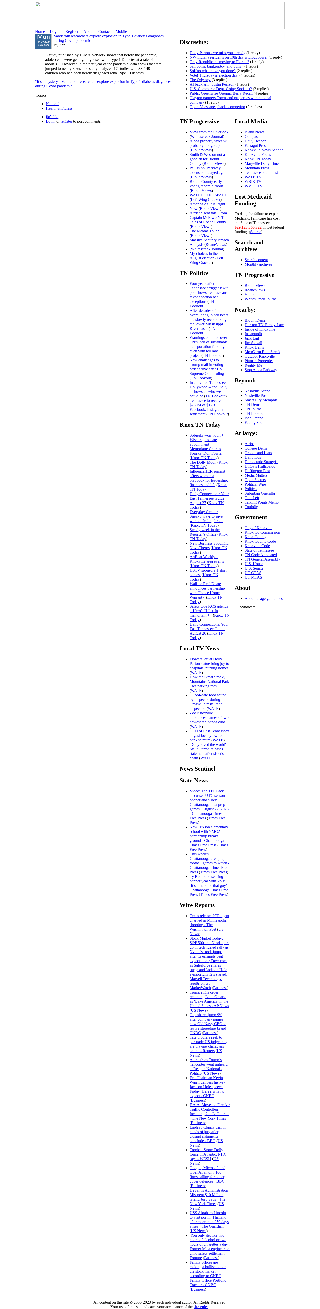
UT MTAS (253, 577)
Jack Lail (252, 338)
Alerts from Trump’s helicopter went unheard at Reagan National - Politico (209, 1066)
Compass (252, 136)
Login (51, 121)
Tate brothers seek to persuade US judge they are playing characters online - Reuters (209, 1044)
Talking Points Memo (262, 502)
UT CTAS (253, 573)
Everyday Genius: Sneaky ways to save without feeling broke (207, 516)
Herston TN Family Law (264, 325)
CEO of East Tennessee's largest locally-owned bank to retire (210, 735)
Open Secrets (255, 480)
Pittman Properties (259, 361)
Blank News (254, 132)
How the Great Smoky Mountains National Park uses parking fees (209, 681)
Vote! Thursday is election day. (214, 75)
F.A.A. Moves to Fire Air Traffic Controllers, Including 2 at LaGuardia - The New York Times (210, 1111)
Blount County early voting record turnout (206, 183)
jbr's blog (53, 117)
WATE (196, 672)
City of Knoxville (258, 528)
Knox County (255, 537)
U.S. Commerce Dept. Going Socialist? (221, 89)
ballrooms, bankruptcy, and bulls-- (217, 66)
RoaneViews (210, 208)
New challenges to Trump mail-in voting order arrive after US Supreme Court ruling (207, 367)
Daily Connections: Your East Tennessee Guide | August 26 (209, 628)
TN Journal (254, 409)
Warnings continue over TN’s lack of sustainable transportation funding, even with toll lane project (209, 346)
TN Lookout (202, 303)
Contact (104, 31)
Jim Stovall (253, 343)
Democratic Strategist (261, 462)
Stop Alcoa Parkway (261, 370)
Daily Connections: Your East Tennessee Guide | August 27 (209, 498)
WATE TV (253, 177)
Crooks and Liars (258, 453)
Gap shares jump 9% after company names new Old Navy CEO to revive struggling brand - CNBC (209, 1024)
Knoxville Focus (258, 154)
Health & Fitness (59, 108)
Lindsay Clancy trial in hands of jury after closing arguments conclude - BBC (208, 1134)
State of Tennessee (259, 550)
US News (198, 1010)
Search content (256, 260)
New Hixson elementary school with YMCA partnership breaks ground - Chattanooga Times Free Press (209, 836)
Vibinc (250, 294)
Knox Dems (254, 347)
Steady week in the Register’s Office (205, 532)
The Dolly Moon (203, 462)
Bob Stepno (254, 418)
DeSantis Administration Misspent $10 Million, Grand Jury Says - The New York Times (209, 1197)
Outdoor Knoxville (260, 356)
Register (72, 31)
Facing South (255, 422)
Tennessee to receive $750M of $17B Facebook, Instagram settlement (206, 407)
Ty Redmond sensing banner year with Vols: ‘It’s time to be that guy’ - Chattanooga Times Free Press (209, 885)
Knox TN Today (204, 458)
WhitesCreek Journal (261, 299)
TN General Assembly (262, 559)
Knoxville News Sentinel (264, 150)
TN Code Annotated (261, 555)
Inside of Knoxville (260, 329)
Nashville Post (256, 395)
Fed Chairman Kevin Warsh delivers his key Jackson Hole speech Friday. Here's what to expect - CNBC (207, 1087)
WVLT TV (254, 186)
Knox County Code (260, 541)
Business (220, 988)
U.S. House (254, 564)
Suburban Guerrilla (260, 493)
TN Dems (252, 404)
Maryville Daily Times (262, 163)
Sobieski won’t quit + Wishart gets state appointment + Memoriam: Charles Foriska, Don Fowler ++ (209, 444)
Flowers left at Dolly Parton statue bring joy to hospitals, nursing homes (209, 663)
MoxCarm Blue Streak (262, 352)
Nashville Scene (257, 391)
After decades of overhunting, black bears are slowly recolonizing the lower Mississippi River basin (209, 319)
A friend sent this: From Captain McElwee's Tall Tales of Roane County (209, 217)
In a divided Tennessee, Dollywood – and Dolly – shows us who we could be (209, 389)
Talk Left (252, 498)
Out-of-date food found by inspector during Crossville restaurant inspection (208, 702)
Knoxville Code (257, 546)
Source (255, 232)
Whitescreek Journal (207, 136)
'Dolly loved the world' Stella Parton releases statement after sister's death (208, 751)
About (89, 31)
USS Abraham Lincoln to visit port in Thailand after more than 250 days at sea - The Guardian (209, 1219)
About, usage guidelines (264, 598)
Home (40, 31)
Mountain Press (257, 168)
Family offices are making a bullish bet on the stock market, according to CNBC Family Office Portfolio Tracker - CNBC (208, 1273)
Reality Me (253, 365)
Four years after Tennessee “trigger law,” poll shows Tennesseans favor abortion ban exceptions (209, 292)
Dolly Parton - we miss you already (218, 53)
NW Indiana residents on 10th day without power (229, 57)
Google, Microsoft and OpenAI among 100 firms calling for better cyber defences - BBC (208, 1174)
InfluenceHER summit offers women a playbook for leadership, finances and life (209, 478)
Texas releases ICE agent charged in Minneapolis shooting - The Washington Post (209, 922)
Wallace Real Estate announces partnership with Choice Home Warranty (207, 590)
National (53, 104)
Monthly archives (258, 264)
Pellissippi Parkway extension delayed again (209, 170)
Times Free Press (213, 872)
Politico (251, 489)
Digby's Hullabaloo (260, 466)
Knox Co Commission (262, 532)
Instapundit (253, 334)
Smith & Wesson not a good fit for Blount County (207, 159)
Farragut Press (256, 145)
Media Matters (256, 475)
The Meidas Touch (205, 231)
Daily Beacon (255, 141)
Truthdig (251, 507)
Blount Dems (255, 320)
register (66, 121)
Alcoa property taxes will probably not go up (210, 143)
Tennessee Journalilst (261, 172)
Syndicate (248, 607)
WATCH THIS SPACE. (209, 195)
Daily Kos (253, 457)
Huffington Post (257, 471)
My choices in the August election (204, 255)
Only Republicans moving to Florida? (219, 62)
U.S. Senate (254, 568)
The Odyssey (200, 80)
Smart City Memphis (261, 400)
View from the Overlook (209, 132)
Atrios (249, 444)
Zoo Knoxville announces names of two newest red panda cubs (209, 717)
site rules (201, 1307)
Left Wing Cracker (205, 199)
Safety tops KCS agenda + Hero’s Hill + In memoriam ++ (209, 610)
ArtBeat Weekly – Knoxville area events (207, 559)
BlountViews (201, 150)
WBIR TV (253, 181)
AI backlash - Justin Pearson (212, 84)
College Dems (256, 448)
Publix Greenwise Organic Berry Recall (221, 93)
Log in (55, 31)
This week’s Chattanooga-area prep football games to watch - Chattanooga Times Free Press (210, 863)
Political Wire (255, 484)
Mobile (121, 31)
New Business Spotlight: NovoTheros (209, 545)
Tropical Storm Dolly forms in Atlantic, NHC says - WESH (208, 1154)
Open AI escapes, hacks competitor (217, 107)
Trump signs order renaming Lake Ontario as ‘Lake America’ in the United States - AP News (209, 999)
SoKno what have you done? (213, 71)
